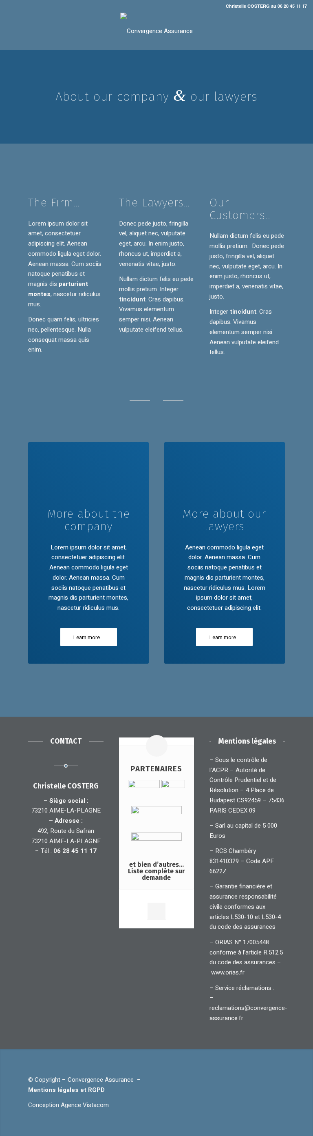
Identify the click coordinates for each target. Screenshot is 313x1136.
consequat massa (52, 339)
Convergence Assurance (101, 1079)
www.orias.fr (228, 972)
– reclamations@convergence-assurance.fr (248, 1008)
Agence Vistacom (85, 1105)
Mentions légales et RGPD (68, 1089)
